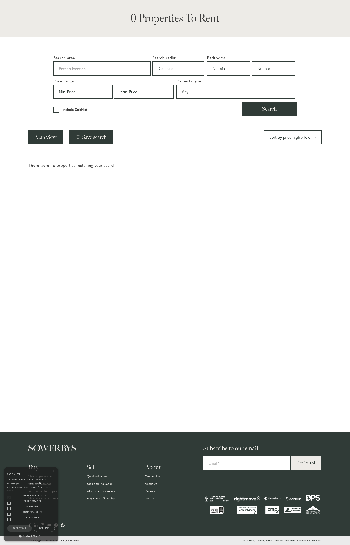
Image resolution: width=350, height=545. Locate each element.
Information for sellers (101, 491)
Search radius (164, 58)
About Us (151, 484)
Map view (46, 137)
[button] (31, 536)
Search (269, 109)
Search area (64, 58)
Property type (188, 81)
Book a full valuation (100, 484)
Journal (150, 498)
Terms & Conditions (284, 541)
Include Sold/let (74, 110)
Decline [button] (44, 528)
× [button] (54, 471)
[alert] (31, 504)
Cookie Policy (248, 541)
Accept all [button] (19, 528)
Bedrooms (216, 58)
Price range (63, 81)
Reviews (150, 491)
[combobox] (102, 68)
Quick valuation (97, 476)
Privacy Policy (265, 541)
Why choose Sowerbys (101, 498)
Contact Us (152, 476)
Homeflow (315, 541)
